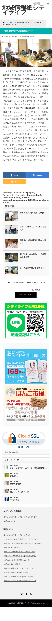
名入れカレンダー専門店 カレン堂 (17, 560)
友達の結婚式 (15, 484)
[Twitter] (21, 594)
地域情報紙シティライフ (24, 603)
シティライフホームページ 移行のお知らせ (29, 468)
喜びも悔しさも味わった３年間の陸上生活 (33, 255)
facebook (38, 3)
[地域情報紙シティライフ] (23, 9)
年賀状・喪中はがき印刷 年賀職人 (17, 572)
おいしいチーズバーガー (20, 492)
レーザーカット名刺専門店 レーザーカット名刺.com (22, 543)
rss (35, 3)
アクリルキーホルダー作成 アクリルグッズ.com (21, 539)
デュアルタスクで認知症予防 (32, 213)
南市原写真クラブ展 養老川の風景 (35, 284)
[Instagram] (31, 594)
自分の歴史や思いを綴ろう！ (32, 268)
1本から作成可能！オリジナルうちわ (17, 535)
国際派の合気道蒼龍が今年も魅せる (33, 241)
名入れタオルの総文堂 (12, 564)
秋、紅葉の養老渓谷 (16, 283)
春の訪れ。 (14, 476)
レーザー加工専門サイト (13, 547)
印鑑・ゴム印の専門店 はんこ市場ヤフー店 (19, 551)
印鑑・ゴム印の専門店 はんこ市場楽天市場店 (20, 556)
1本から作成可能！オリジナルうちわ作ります (20, 517)
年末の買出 (14, 500)
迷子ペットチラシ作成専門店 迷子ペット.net (20, 581)
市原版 (32, 36)
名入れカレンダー (10, 521)
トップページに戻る (26, 295)
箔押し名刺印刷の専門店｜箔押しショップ (19, 576)
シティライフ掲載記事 (21, 36)
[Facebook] (26, 594)
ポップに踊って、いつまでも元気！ (33, 228)
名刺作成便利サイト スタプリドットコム (19, 568)
